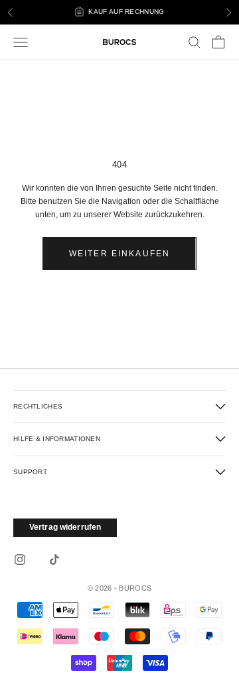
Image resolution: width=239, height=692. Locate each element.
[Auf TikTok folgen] (54, 559)
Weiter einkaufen (120, 253)
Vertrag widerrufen (65, 527)
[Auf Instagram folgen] (20, 559)
